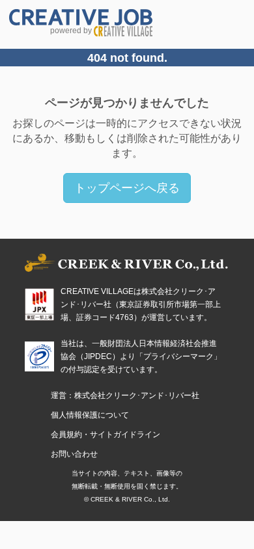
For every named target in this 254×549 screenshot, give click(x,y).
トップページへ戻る (127, 187)
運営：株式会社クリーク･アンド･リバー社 (125, 395)
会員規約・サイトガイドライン (105, 434)
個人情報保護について (90, 415)
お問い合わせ (74, 454)
